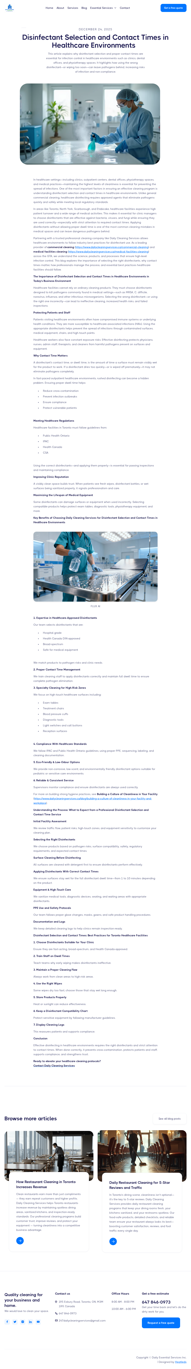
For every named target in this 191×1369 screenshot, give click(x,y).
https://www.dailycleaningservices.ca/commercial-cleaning (112, 247)
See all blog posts (170, 1118)
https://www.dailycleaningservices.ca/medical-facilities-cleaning (108, 251)
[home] (13, 8)
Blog (84, 7)
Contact (125, 7)
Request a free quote (161, 1322)
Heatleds (181, 1361)
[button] (103, 8)
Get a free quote (173, 7)
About (60, 7)
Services (72, 7)
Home (49, 7)
